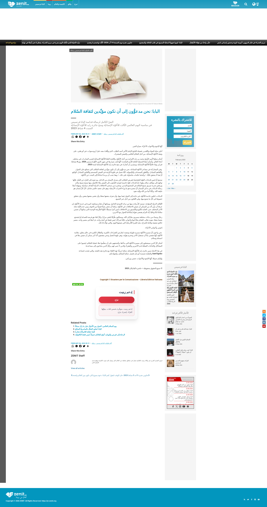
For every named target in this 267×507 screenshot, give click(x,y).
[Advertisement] (133, 24)
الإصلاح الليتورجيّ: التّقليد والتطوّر (182, 340)
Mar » (173, 188)
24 (184, 180)
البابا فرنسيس (40, 4)
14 (173, 176)
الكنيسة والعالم (59, 4)
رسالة (72, 50)
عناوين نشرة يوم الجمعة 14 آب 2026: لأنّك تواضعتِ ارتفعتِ (83, 42)
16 (180, 176)
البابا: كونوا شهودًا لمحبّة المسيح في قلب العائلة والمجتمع (134, 42)
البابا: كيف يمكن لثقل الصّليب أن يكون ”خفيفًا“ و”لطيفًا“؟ (184, 351)
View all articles (78, 368)
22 (176, 180)
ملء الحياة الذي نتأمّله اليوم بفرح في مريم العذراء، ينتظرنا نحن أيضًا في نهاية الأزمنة (172, 276)
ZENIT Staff (97, 134)
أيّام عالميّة (88, 50)
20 (169, 180)
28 (173, 184)
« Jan (168, 188)
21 (173, 180)
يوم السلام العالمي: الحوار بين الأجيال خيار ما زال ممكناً (96, 326)
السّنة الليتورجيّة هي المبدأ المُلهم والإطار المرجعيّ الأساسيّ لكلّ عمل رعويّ (172, 292)
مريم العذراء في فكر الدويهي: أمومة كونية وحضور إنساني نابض (215, 42)
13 (169, 176)
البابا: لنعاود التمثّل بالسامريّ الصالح (88, 329)
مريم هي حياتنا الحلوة (254, 42)
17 (184, 176)
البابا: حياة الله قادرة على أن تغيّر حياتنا (183, 330)
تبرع (75, 4)
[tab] (173, 379)
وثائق (69, 4)
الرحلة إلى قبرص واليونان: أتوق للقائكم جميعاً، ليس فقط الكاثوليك (100, 335)
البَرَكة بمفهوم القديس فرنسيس (182, 362)
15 (176, 176)
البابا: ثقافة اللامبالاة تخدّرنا (85, 332)
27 (169, 184)
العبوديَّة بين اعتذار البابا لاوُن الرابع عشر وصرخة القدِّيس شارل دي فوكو (183, 319)
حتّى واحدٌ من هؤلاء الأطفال (173, 42)
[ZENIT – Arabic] (21, 4)
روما (49, 4)
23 (180, 180)
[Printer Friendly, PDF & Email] (78, 284)
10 (184, 172)
